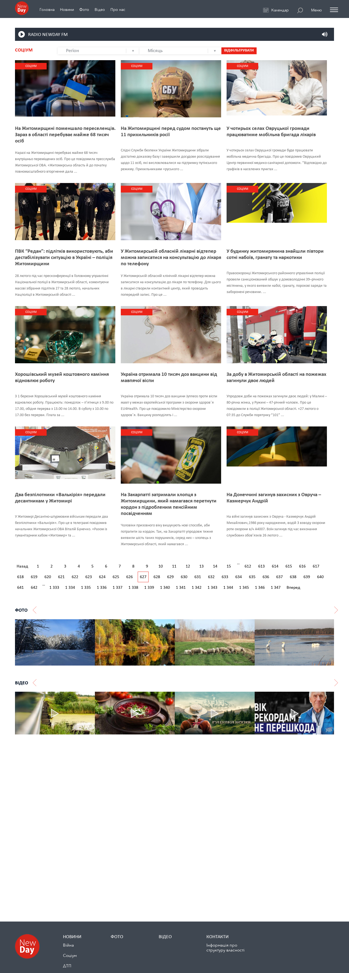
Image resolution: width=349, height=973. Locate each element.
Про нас (117, 9)
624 (102, 577)
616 (302, 566)
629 (170, 577)
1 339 (149, 587)
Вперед (293, 587)
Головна (47, 9)
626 (129, 577)
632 (211, 577)
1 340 (165, 587)
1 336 (102, 587)
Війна (68, 945)
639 (306, 577)
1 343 (212, 587)
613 (261, 566)
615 (288, 566)
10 (160, 566)
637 (279, 577)
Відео (100, 9)
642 (34, 587)
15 (229, 566)
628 (157, 577)
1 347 (276, 587)
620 (47, 577)
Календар (280, 10)
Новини (67, 9)
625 (116, 577)
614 (275, 566)
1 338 (133, 587)
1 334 (70, 587)
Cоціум (70, 955)
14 (215, 566)
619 (34, 577)
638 (293, 577)
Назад (22, 566)
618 (20, 577)
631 (197, 577)
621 (61, 577)
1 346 (260, 587)
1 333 (54, 587)
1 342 (196, 587)
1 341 (181, 587)
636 (266, 577)
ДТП (67, 966)
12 (188, 566)
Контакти (217, 937)
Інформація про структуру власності (225, 948)
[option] (55, 642)
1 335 (86, 587)
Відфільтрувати (239, 50)
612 (248, 566)
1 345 (244, 587)
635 (252, 577)
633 (225, 577)
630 (184, 577)
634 (238, 577)
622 (75, 577)
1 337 (117, 587)
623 (88, 577)
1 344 (228, 587)
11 (174, 566)
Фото (84, 9)
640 (320, 577)
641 (20, 587)
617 (316, 566)
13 (201, 566)
